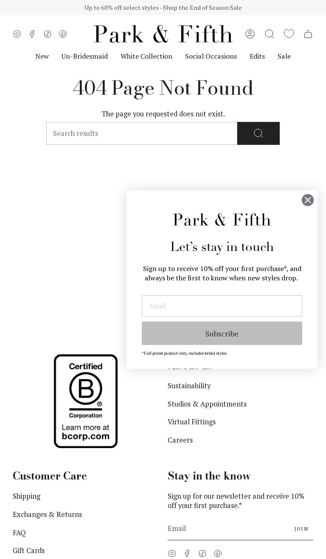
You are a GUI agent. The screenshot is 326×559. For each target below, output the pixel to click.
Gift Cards (29, 550)
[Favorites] (288, 34)
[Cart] (308, 34)
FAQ (19, 532)
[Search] (258, 133)
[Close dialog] (307, 200)
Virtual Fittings (192, 421)
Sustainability (189, 385)
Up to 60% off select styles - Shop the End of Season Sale (163, 7)
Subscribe (222, 333)
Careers (180, 440)
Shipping (26, 496)
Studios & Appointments (207, 404)
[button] (269, 34)
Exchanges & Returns (47, 514)
